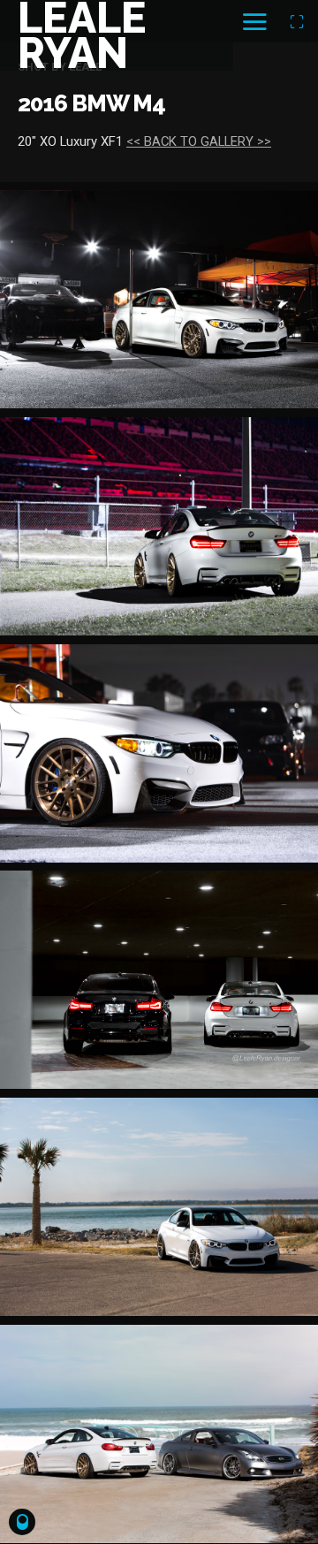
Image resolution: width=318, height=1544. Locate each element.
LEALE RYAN (82, 35)
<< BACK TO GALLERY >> (198, 141)
